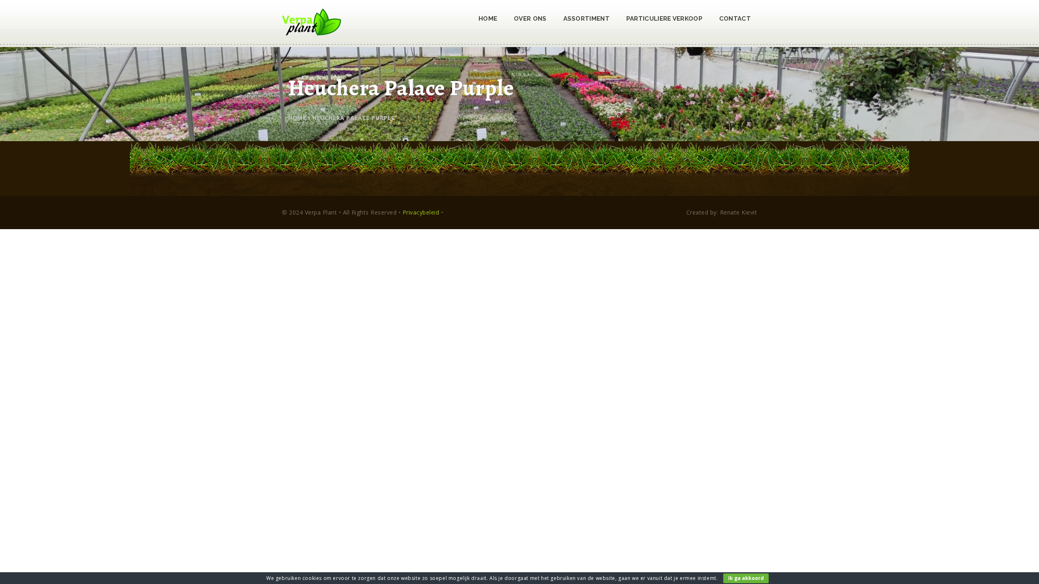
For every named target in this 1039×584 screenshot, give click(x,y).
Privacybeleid (421, 212)
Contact (735, 18)
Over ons (530, 18)
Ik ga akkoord (746, 578)
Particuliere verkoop (664, 18)
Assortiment (586, 18)
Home (488, 18)
